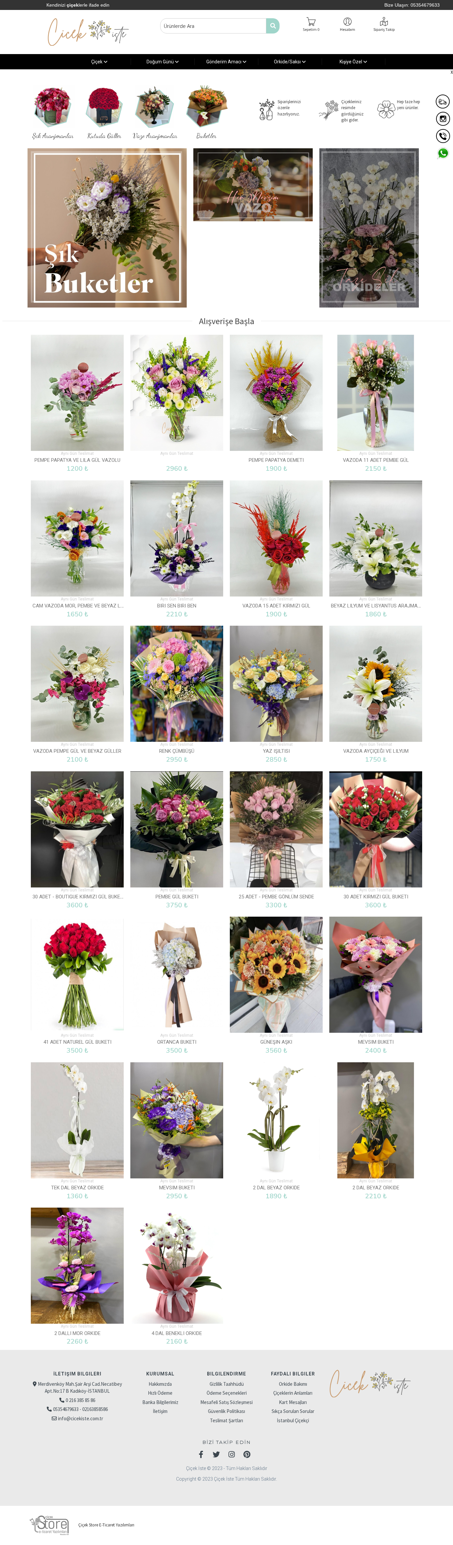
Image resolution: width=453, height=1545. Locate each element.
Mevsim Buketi (376, 1042)
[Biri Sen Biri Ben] (176, 538)
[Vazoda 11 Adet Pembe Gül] (375, 393)
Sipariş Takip (384, 29)
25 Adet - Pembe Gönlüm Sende (276, 897)
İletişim (160, 1411)
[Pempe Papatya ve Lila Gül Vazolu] (77, 393)
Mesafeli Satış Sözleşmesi (226, 1402)
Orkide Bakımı (293, 1384)
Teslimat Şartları (226, 1420)
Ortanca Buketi (176, 1042)
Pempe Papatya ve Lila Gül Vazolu (77, 460)
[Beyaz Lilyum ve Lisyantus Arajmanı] (375, 538)
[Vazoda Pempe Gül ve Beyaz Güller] (77, 684)
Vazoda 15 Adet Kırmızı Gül (276, 606)
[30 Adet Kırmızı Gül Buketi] (375, 829)
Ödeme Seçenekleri (227, 1393)
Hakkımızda (160, 1384)
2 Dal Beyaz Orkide (276, 1188)
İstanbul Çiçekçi (293, 1420)
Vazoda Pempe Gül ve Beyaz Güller (77, 751)
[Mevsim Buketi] (375, 975)
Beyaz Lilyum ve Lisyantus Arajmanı (376, 606)
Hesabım (347, 29)
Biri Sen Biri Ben (176, 606)
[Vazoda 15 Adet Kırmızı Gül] (276, 538)
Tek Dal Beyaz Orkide (77, 1188)
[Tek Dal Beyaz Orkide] (77, 1120)
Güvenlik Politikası (226, 1411)
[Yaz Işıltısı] (276, 684)
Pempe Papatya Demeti (276, 460)
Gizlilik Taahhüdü (227, 1384)
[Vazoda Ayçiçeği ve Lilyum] (375, 684)
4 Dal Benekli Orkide (177, 1333)
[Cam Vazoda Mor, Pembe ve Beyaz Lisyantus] (77, 538)
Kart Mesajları (293, 1402)
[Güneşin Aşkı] (276, 975)
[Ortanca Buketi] (176, 975)
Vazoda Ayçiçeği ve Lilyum (376, 751)
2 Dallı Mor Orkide (77, 1333)
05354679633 (425, 5)
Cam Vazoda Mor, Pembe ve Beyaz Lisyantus (87, 606)
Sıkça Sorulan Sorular (293, 1411)
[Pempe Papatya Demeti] (276, 393)
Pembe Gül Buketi (177, 897)
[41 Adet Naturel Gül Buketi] (77, 975)
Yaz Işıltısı (276, 751)
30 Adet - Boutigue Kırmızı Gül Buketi (78, 897)
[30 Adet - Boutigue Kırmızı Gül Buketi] (77, 829)
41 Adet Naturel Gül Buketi (77, 1042)
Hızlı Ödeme (160, 1393)
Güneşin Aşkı (276, 1042)
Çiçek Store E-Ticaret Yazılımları (105, 1525)
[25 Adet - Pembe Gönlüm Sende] (276, 829)
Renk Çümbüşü (176, 751)
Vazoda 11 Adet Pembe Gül (376, 460)
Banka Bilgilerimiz (160, 1402)
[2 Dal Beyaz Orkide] (276, 1120)
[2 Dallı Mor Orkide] (77, 1266)
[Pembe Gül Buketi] (176, 829)
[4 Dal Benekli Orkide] (176, 1266)
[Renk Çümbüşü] (176, 684)
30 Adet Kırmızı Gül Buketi (376, 897)
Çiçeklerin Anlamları (292, 1393)
